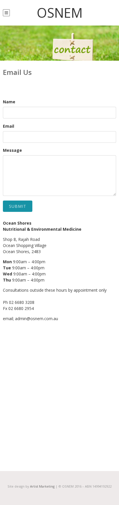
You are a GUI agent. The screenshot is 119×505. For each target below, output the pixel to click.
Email (8, 126)
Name (9, 101)
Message (12, 150)
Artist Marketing (42, 486)
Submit (17, 206)
